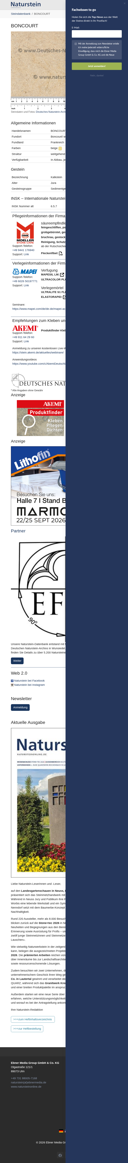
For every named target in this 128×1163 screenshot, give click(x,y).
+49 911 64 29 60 (23, 337)
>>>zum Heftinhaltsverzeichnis (32, 1019)
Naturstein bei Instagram (29, 684)
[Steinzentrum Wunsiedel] (64, 589)
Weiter (17, 660)
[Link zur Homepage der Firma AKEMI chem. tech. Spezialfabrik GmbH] (25, 328)
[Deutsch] (61, 1130)
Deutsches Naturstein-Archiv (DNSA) (56, 112)
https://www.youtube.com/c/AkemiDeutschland (41, 363)
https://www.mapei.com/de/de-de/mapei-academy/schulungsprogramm (56, 308)
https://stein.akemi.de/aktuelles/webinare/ (38, 352)
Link (26, 254)
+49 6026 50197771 (24, 281)
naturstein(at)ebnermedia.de (28, 1082)
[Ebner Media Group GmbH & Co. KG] (26, 4)
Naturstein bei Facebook (29, 680)
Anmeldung (20, 707)
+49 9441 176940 (23, 250)
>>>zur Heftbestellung (27, 1028)
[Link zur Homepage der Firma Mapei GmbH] (25, 271)
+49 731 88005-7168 (24, 1078)
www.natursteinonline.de (26, 1086)
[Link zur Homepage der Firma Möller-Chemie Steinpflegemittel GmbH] (25, 232)
